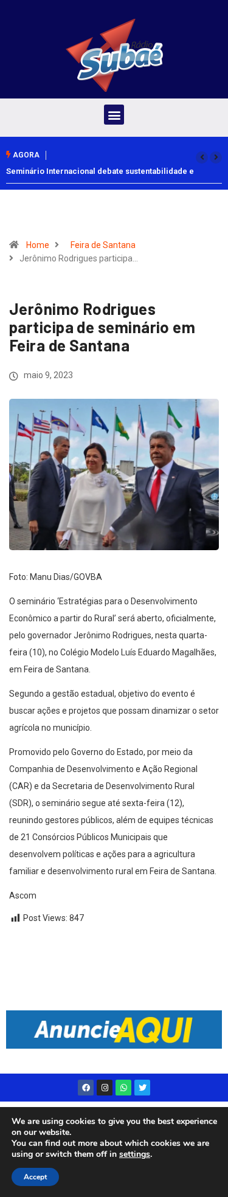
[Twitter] (142, 1087)
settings (134, 1154)
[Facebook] (86, 1087)
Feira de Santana (103, 245)
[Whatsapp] (123, 1087)
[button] (114, 115)
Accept (35, 1177)
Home (37, 245)
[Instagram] (104, 1087)
